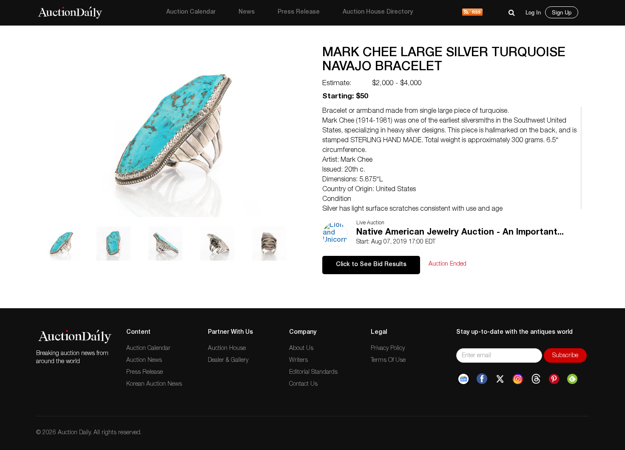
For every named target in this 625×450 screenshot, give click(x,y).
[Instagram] (518, 379)
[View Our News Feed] (472, 12)
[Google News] (463, 379)
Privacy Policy (388, 349)
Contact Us (303, 384)
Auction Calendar (191, 12)
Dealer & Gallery (228, 361)
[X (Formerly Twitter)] (500, 379)
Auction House (227, 349)
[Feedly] (572, 379)
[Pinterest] (554, 379)
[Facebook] (482, 379)
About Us (301, 349)
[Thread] (536, 379)
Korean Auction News (154, 384)
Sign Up (561, 12)
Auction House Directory (378, 12)
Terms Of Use (388, 361)
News (247, 12)
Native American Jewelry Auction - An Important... (460, 233)
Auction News (144, 361)
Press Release (299, 12)
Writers (298, 361)
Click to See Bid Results (371, 265)
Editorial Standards (313, 372)
